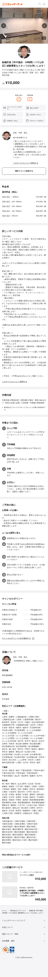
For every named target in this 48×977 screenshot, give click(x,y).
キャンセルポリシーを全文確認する (16, 638)
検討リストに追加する (24, 171)
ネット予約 (12, 427)
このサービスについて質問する (25, 163)
